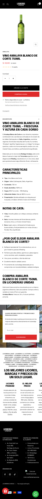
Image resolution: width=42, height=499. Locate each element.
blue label (29, 397)
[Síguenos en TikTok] (14, 474)
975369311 (30, 455)
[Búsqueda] (8, 4)
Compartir (6, 111)
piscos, (5, 409)
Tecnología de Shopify (23, 483)
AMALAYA (6, 51)
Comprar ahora (21, 94)
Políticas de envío (33, 462)
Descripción (7, 119)
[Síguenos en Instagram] (9, 474)
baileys (5, 412)
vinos (15, 409)
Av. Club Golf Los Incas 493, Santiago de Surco (13, 445)
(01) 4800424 (31, 450)
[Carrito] (38, 4)
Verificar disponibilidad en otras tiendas (16, 105)
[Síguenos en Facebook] (5, 474)
